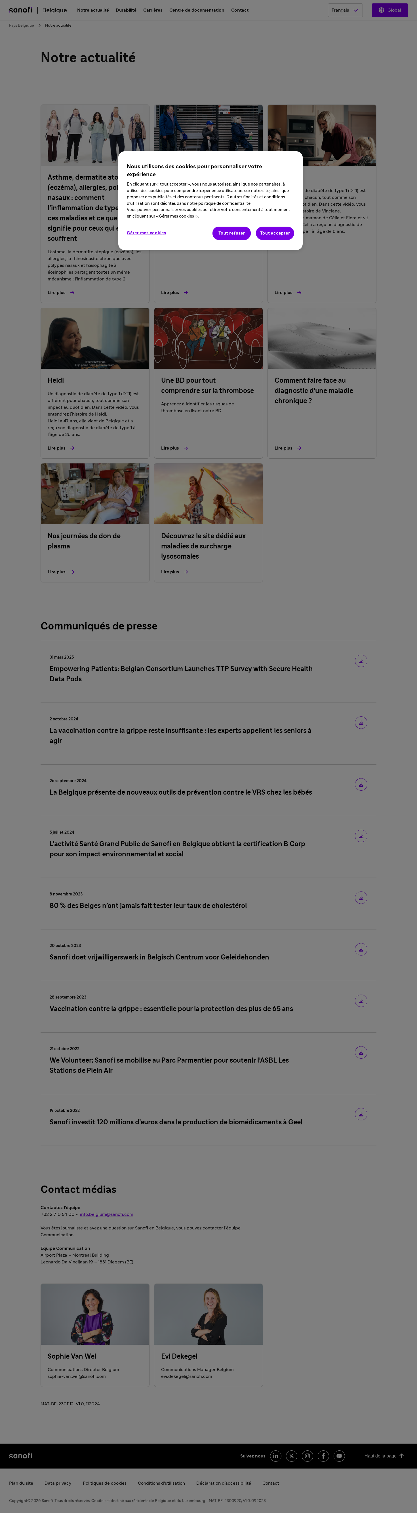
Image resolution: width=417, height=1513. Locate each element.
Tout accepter (275, 233)
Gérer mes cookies (146, 233)
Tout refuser (231, 233)
